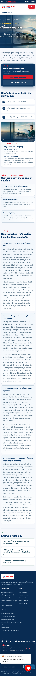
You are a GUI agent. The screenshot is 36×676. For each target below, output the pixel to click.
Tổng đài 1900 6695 (7, 613)
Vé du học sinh (5, 598)
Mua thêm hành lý (24, 595)
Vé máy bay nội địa (7, 592)
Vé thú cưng (23, 603)
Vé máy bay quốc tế (7, 595)
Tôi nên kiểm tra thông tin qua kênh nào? (15, 562)
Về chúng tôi (5, 628)
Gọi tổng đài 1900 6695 (18, 77)
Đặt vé (31, 6)
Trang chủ (3, 19)
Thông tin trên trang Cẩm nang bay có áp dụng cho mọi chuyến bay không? (16, 552)
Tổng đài (8, 2)
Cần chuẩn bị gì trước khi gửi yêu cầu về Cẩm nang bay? (16, 542)
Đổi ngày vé (23, 592)
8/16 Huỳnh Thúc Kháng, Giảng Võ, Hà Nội (13, 651)
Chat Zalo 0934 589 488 (18, 82)
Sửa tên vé (22, 598)
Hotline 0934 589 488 (8, 616)
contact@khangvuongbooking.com (12, 622)
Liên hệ (3, 625)
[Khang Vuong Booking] (8, 7)
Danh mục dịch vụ (18, 12)
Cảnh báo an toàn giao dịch (10, 630)
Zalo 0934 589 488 (29, 1)
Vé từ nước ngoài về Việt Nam (9, 602)
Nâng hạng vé (23, 601)
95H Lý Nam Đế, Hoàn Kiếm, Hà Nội (17, 648)
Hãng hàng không (6, 605)
